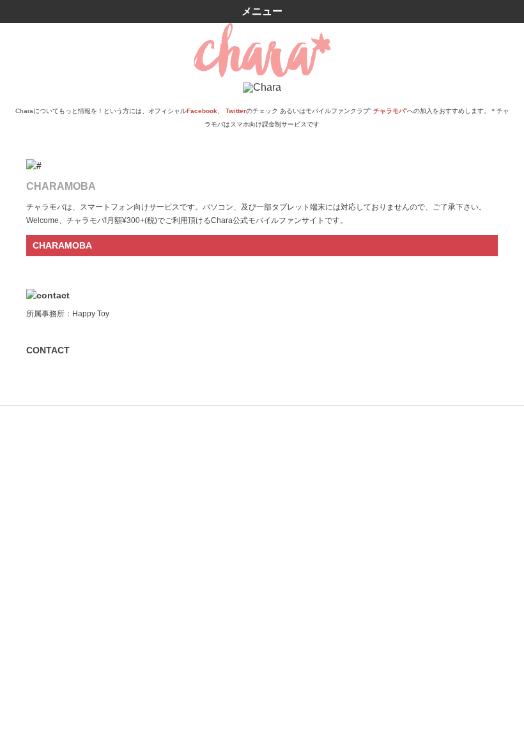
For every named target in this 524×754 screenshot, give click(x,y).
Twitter (236, 110)
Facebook (202, 110)
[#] (262, 166)
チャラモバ (389, 110)
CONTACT (48, 350)
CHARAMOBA (62, 245)
